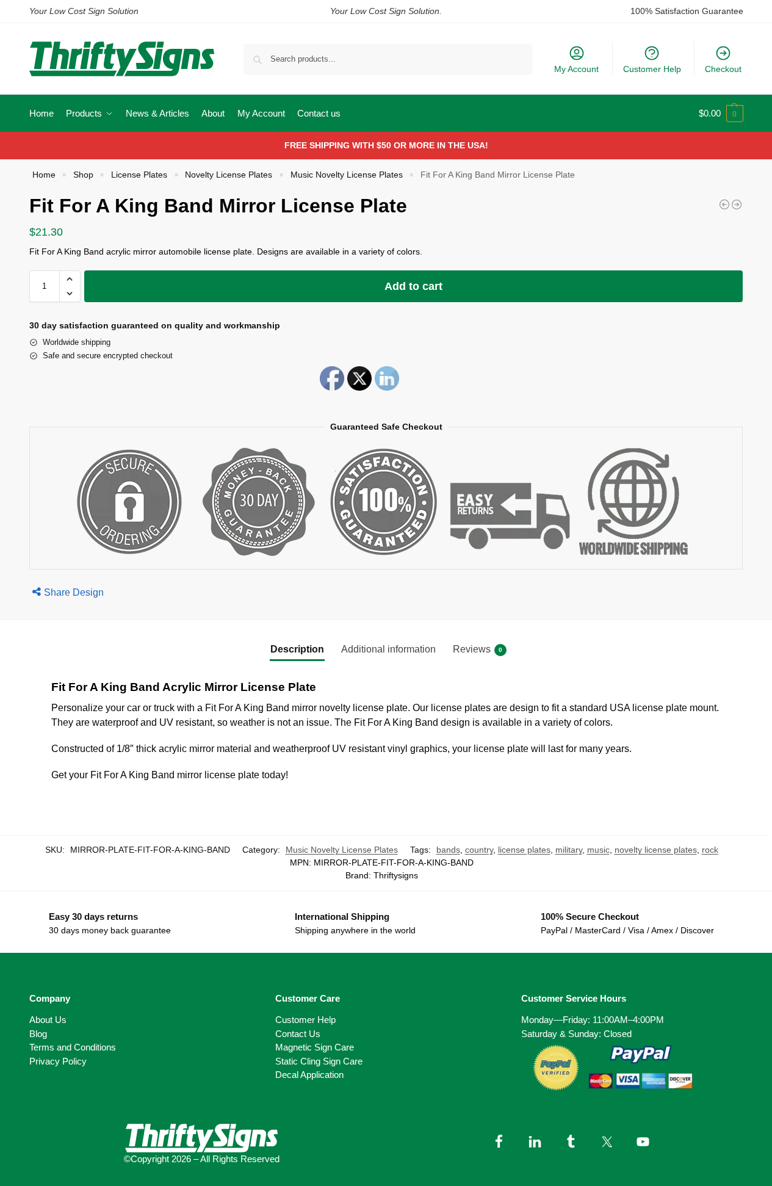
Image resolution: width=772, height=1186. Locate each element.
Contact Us (297, 1034)
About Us (48, 1019)
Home (44, 174)
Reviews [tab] (477, 649)
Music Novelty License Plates (346, 174)
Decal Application (309, 1074)
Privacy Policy (58, 1061)
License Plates (139, 174)
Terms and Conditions (72, 1047)
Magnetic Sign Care (314, 1047)
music (598, 850)
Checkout (723, 69)
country (479, 850)
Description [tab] (297, 649)
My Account (576, 69)
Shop (83, 174)
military (568, 850)
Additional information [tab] (388, 649)
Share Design (74, 592)
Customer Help (652, 69)
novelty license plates (656, 850)
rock (710, 850)
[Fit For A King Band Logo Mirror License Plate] (737, 204)
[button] (721, 113)
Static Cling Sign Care (319, 1061)
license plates (524, 850)
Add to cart (413, 286)
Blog (38, 1034)
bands (448, 850)
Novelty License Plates (228, 174)
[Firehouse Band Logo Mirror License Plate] (724, 204)
